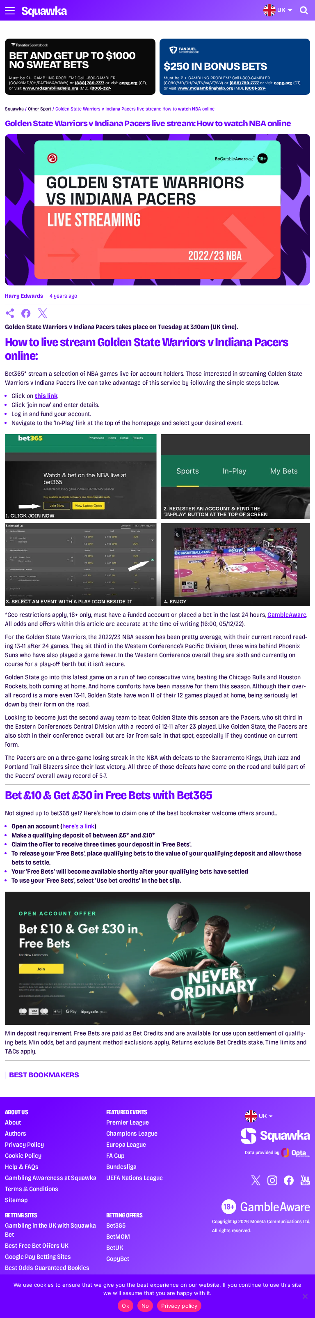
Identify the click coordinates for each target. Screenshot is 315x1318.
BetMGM (118, 1236)
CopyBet (117, 1259)
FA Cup (115, 1155)
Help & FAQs (22, 1167)
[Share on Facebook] (26, 313)
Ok (125, 1305)
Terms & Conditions (31, 1189)
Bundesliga (121, 1167)
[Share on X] (43, 313)
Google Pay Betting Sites (38, 1256)
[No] (305, 1296)
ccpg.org (128, 83)
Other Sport (39, 109)
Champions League (132, 1133)
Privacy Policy (24, 1144)
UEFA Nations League (134, 1178)
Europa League (126, 1144)
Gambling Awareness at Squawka (50, 1178)
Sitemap (16, 1200)
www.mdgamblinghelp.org (50, 88)
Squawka (14, 109)
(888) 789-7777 (89, 83)
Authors (15, 1133)
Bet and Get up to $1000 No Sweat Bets (72, 60)
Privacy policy (179, 1305)
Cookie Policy (23, 1155)
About (13, 1122)
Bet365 (116, 1225)
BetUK (114, 1247)
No (145, 1305)
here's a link (78, 826)
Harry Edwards (24, 295)
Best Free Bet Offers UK (36, 1245)
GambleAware (286, 615)
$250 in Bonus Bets (215, 66)
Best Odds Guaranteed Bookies (47, 1268)
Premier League (127, 1122)
